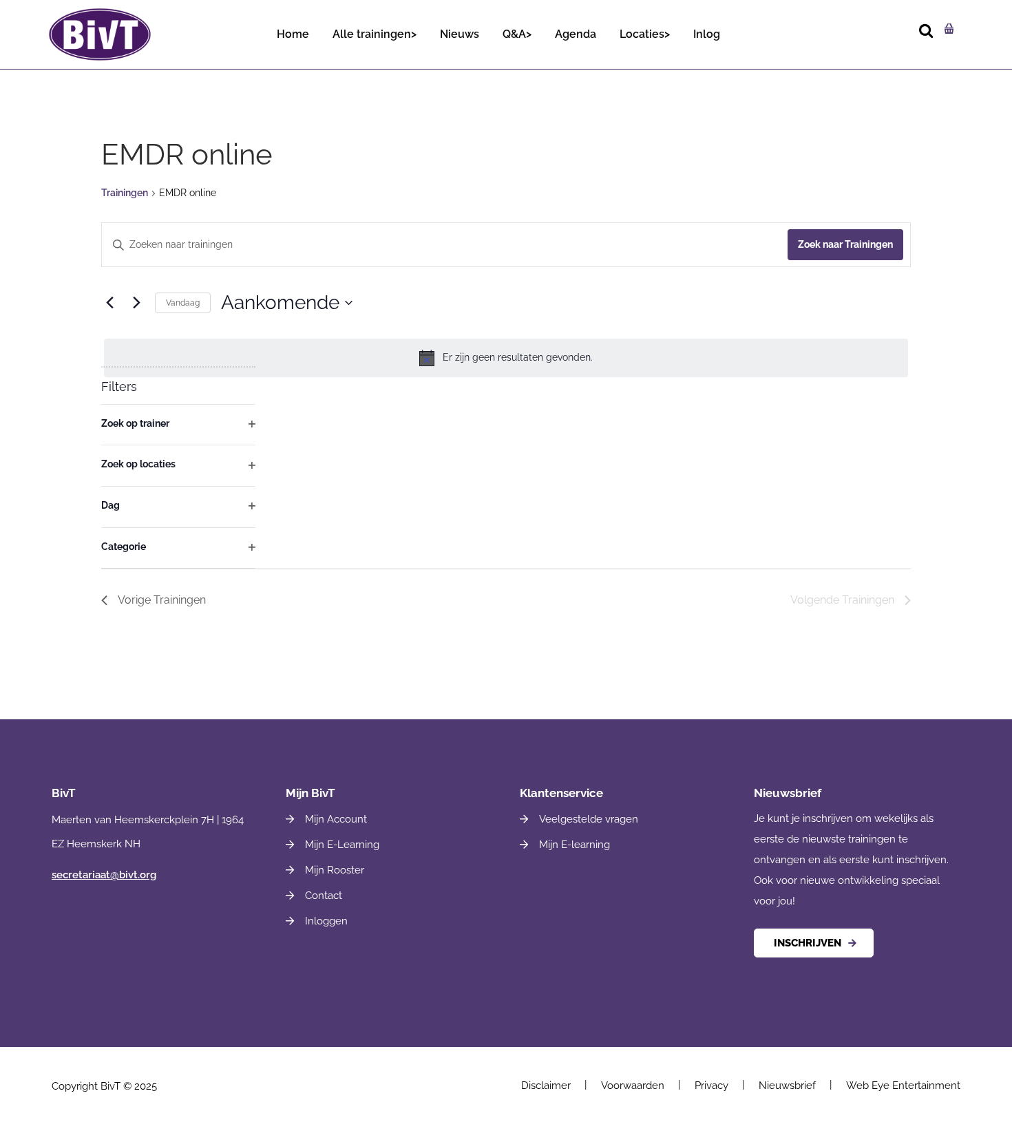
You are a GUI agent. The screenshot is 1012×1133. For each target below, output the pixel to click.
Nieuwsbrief (787, 1085)
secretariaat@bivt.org (104, 875)
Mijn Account (336, 819)
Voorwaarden (632, 1085)
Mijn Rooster (334, 870)
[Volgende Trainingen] (136, 303)
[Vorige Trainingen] (109, 303)
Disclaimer (546, 1085)
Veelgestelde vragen (588, 819)
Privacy (711, 1085)
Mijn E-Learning (342, 844)
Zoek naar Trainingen (845, 244)
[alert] (506, 358)
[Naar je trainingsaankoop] (947, 27)
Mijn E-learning (574, 844)
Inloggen (326, 921)
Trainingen (124, 192)
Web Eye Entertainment (903, 1085)
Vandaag (183, 303)
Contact (323, 895)
